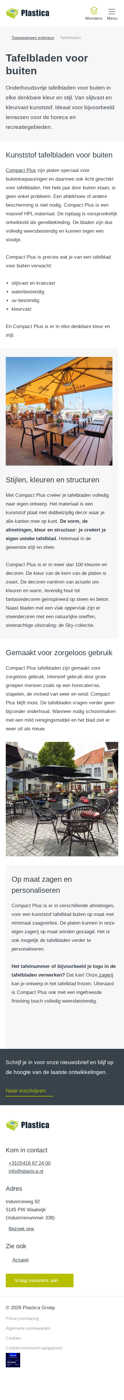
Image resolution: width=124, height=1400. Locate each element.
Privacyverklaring (22, 1318)
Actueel (20, 1260)
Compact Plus (21, 170)
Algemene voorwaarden (28, 1328)
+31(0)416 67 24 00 (29, 1163)
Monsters (93, 18)
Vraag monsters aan (36, 1280)
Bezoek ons (21, 1229)
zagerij (105, 975)
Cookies (13, 1338)
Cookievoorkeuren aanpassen (34, 1347)
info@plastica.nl (26, 1171)
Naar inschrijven (26, 1091)
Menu (112, 18)
